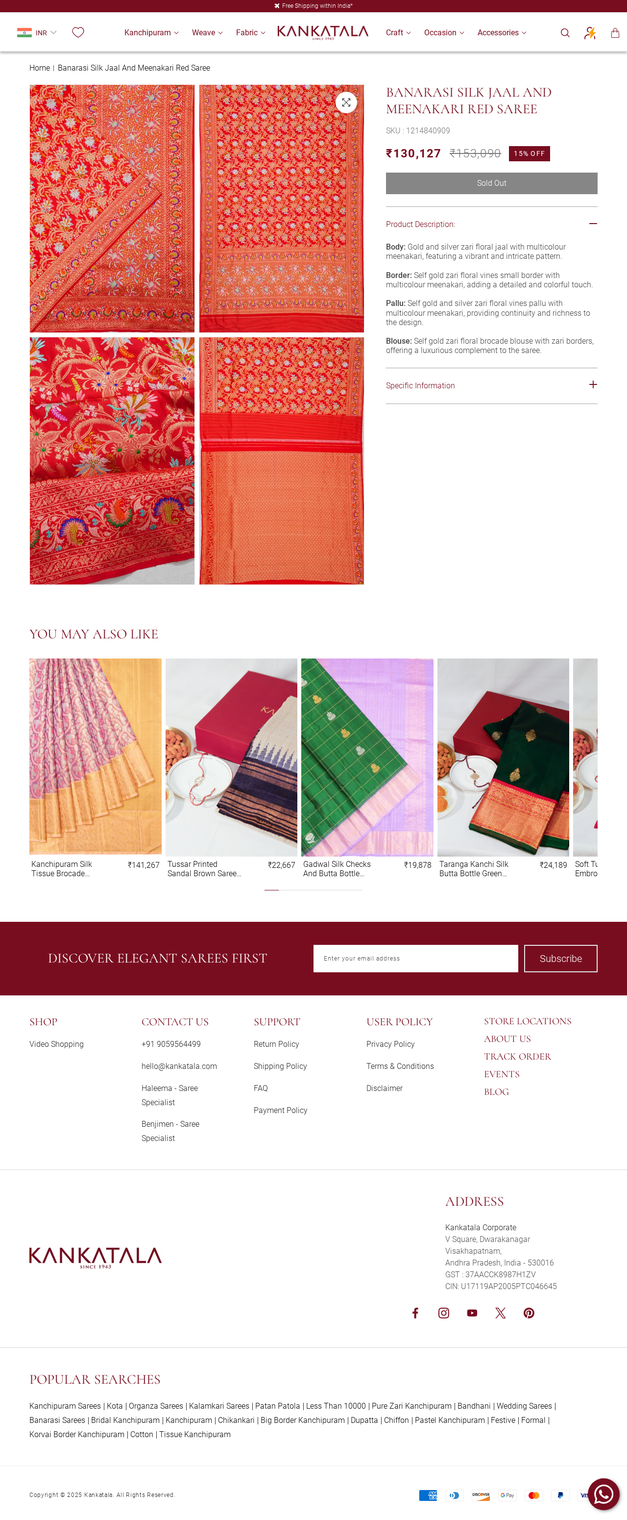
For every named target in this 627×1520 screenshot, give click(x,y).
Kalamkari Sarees (219, 1406)
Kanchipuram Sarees (65, 1406)
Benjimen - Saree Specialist (170, 1131)
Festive (503, 1420)
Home (39, 68)
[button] (148, 32)
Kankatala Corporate (480, 1227)
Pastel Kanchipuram (450, 1420)
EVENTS (502, 1074)
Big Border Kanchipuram (303, 1420)
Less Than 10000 (336, 1406)
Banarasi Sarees (57, 1420)
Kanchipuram (189, 1420)
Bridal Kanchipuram (125, 1420)
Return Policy (276, 1044)
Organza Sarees (156, 1406)
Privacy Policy (390, 1044)
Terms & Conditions (400, 1066)
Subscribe (561, 958)
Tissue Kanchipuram (195, 1434)
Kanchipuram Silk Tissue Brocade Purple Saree (61, 869)
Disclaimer (384, 1088)
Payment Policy (281, 1110)
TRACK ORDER (517, 1057)
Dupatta (364, 1420)
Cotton (141, 1434)
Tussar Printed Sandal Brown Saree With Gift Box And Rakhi (202, 869)
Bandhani (474, 1406)
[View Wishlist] (77, 33)
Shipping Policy (280, 1066)
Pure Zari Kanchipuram (412, 1406)
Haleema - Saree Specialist (170, 1095)
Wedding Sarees (524, 1406)
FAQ (261, 1088)
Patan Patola (277, 1406)
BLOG (496, 1092)
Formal (533, 1420)
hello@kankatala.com (179, 1066)
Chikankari (236, 1420)
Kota (115, 1406)
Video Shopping (56, 1044)
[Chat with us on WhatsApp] (604, 1494)
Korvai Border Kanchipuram (76, 1434)
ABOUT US (507, 1039)
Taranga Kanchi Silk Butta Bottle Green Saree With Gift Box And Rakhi (473, 869)
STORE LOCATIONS (528, 1021)
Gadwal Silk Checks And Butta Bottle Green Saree (337, 869)
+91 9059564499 (171, 1044)
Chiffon (396, 1420)
